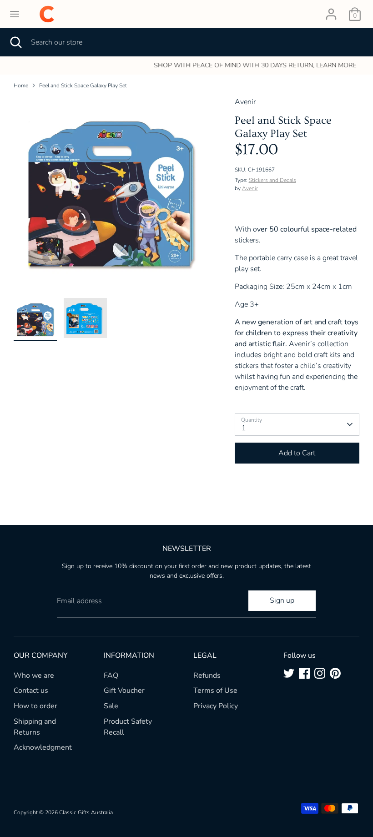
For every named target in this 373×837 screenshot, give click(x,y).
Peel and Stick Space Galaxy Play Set (83, 85)
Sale (111, 706)
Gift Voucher (124, 691)
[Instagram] (319, 673)
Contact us (31, 691)
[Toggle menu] (14, 14)
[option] (186, 65)
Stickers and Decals (272, 180)
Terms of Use (215, 691)
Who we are (34, 676)
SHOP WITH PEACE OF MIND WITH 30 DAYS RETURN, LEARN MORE (187, 65)
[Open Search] (15, 42)
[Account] (331, 10)
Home (21, 85)
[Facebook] (304, 673)
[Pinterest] (335, 673)
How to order (35, 706)
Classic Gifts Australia (86, 812)
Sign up (282, 600)
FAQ (111, 676)
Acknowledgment (43, 747)
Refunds (207, 676)
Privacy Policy (215, 706)
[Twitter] (288, 673)
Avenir (250, 188)
